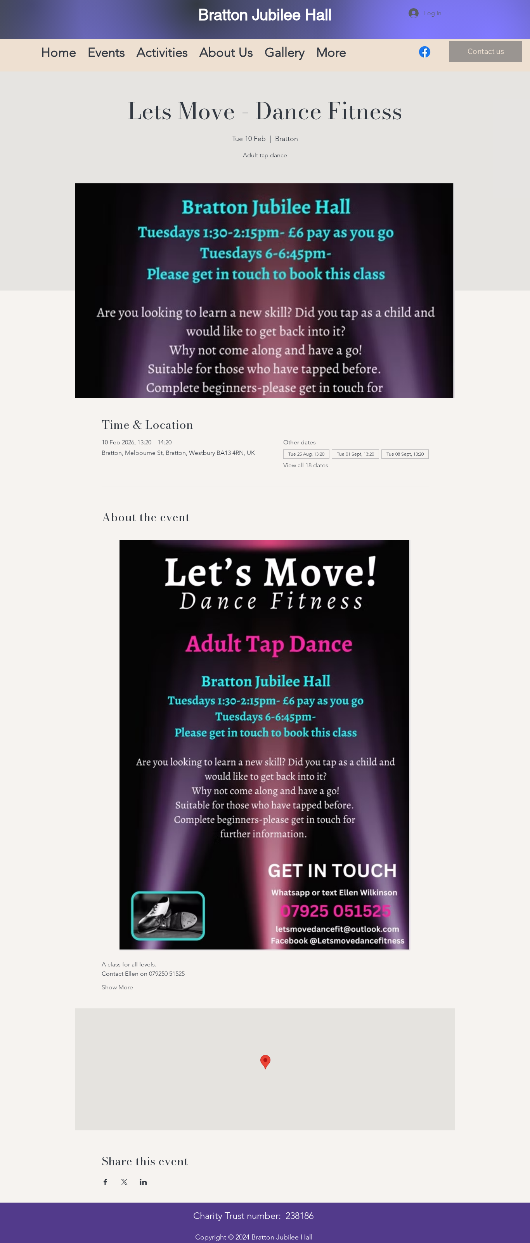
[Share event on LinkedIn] (143, 1182)
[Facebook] (424, 51)
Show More (117, 987)
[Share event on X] (124, 1182)
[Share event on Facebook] (105, 1182)
